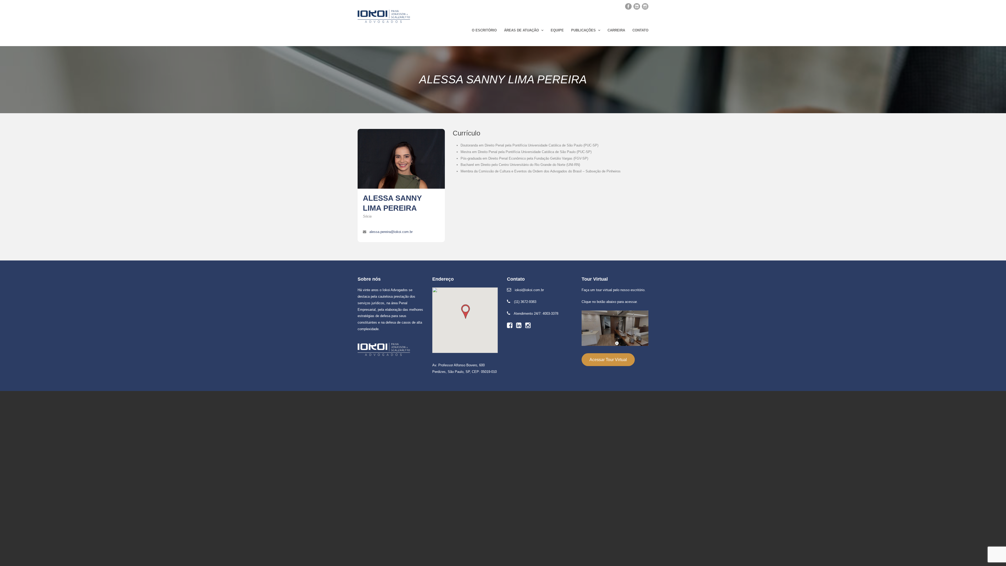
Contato (640, 30)
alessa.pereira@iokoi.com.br (391, 232)
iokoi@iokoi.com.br (529, 290)
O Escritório (484, 30)
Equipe (557, 30)
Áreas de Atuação (521, 30)
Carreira (616, 30)
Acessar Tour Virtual (608, 359)
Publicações (583, 30)
